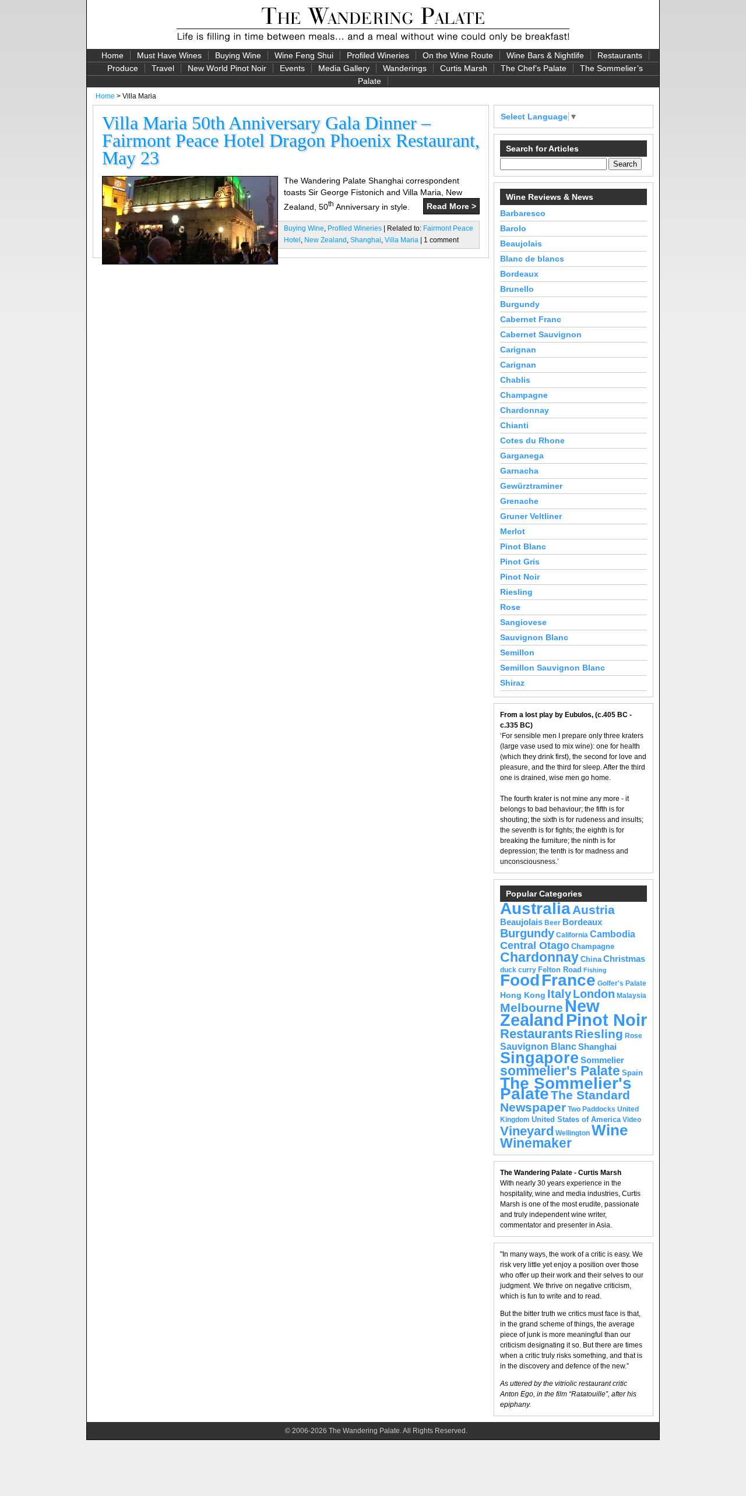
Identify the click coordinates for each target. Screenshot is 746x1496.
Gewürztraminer (531, 486)
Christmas (624, 959)
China (590, 959)
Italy (559, 993)
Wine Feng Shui (304, 55)
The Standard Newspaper (565, 1101)
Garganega (522, 455)
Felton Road (560, 969)
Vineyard (527, 1131)
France (568, 980)
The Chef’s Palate (533, 68)
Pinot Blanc (523, 546)
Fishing (595, 969)
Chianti (514, 425)
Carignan (518, 349)
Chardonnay (524, 410)
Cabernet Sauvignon (541, 334)
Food (520, 980)
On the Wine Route (458, 55)
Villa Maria (401, 240)
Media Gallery (344, 68)
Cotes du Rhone (532, 440)
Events (292, 68)
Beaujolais (521, 243)
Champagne (524, 395)
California (572, 935)
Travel (163, 68)
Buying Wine (238, 55)
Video (631, 1119)
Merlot (512, 531)
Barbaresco (523, 213)
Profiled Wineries (378, 55)
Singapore (539, 1058)
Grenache (519, 501)
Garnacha (519, 470)
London (594, 993)
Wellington (572, 1133)
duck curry (518, 970)
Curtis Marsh (463, 68)
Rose (510, 607)
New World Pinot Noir (227, 68)
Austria (593, 909)
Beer (552, 922)
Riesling (516, 592)
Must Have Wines (169, 55)
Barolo (513, 228)
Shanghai (365, 240)
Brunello (517, 289)
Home (112, 55)
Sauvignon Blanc (534, 637)
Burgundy (520, 304)
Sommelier (602, 1060)
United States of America (576, 1119)
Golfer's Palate (621, 983)
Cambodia (612, 934)
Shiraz (512, 682)
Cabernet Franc (530, 319)
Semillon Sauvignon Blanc (552, 667)
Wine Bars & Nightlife (545, 55)
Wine (610, 1130)
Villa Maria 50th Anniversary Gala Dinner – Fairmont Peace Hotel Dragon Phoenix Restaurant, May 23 (291, 140)
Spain (632, 1072)
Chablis (515, 379)
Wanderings (405, 68)
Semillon (517, 652)
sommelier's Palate (560, 1071)
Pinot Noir (520, 576)
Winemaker (536, 1143)
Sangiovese (523, 622)
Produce (122, 68)
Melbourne (531, 1007)
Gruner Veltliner (531, 516)
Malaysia (631, 995)
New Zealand (325, 240)
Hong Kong (523, 995)
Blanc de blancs (532, 258)
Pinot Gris (520, 561)
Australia (535, 908)
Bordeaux (519, 273)
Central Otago (534, 945)
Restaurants (619, 55)
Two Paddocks (591, 1109)
